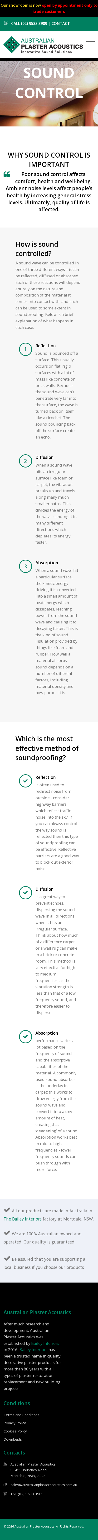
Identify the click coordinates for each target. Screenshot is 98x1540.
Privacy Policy (15, 1422)
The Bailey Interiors (23, 1219)
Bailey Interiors (45, 1343)
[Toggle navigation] (89, 41)
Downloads (13, 1439)
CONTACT (60, 23)
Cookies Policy (15, 1431)
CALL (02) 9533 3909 (28, 23)
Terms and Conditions (21, 1414)
